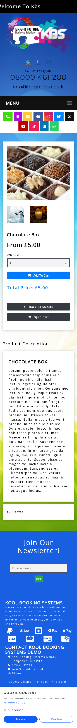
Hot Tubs (41, 681)
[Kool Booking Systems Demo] (38, 35)
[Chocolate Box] (38, 173)
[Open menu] (70, 103)
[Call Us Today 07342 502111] (38, 77)
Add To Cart (41, 275)
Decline (56, 719)
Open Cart (41, 317)
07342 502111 (22, 665)
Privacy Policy (14, 702)
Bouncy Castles (20, 681)
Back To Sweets (40, 307)
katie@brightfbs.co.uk (28, 669)
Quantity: (14, 254)
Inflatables (59, 681)
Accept (20, 719)
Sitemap (18, 673)
